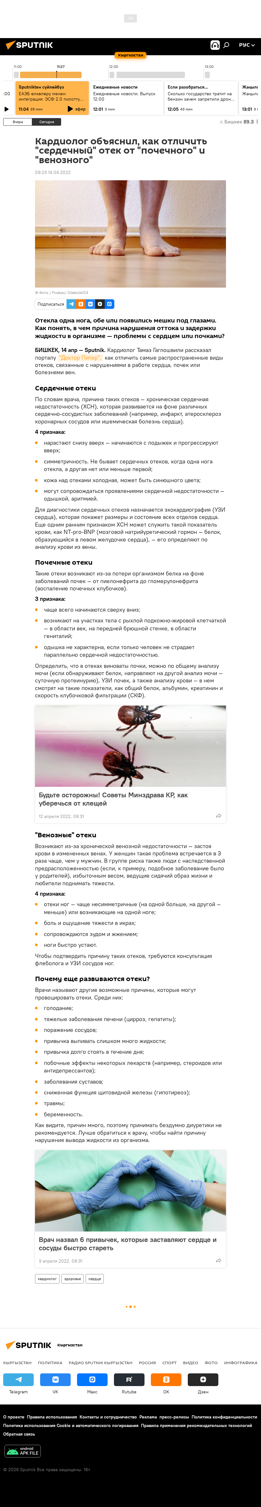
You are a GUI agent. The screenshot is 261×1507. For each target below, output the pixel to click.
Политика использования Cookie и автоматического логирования (70, 1425)
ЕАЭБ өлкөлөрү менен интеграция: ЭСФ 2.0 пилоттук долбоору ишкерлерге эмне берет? (50, 102)
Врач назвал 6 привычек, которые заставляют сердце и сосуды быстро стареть (128, 1243)
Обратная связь (19, 1434)
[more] (218, 815)
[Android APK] (22, 1452)
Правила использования (52, 1417)
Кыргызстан (17, 1362)
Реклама (148, 1417)
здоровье (72, 1278)
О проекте (14, 1417)
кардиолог (47, 1278)
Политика (50, 1362)
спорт (169, 1362)
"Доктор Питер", (80, 357)
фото (211, 1362)
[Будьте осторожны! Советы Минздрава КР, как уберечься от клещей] (130, 746)
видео (190, 1362)
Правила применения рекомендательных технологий (196, 1425)
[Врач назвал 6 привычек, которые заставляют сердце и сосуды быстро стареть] (130, 1190)
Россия (147, 1362)
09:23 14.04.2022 (53, 172)
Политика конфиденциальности (224, 1417)
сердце (94, 1278)
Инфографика (240, 1362)
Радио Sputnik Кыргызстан (100, 1362)
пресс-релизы (174, 1417)
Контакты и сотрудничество (108, 1417)
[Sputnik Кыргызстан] (31, 50)
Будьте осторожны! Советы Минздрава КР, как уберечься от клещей (113, 799)
